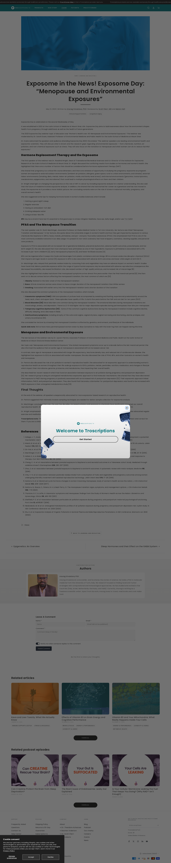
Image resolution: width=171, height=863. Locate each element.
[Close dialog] (126, 407)
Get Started (85, 439)
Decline (50, 857)
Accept (31, 857)
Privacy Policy (9, 851)
